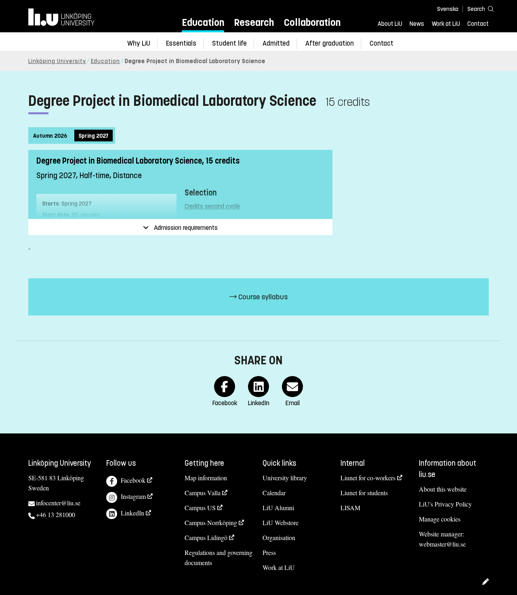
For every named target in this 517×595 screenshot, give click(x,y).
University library (285, 477)
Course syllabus (262, 296)
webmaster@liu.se (442, 544)
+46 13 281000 (55, 514)
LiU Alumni (278, 507)
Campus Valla (203, 492)
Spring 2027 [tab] (93, 135)
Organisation (279, 537)
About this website (443, 489)
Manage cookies (439, 519)
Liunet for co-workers (367, 477)
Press (269, 552)
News (417, 23)
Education (203, 22)
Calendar (274, 492)
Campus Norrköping (211, 522)
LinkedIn (132, 513)
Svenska (447, 9)
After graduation (329, 43)
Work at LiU (446, 23)
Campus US (200, 507)
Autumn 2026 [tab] (50, 135)
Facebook (133, 480)
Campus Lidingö (206, 537)
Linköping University (57, 61)
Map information (206, 477)
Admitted (276, 43)
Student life (229, 43)
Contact (478, 23)
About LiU (390, 23)
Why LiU (138, 43)
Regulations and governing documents (218, 557)
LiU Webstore (280, 522)
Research (254, 22)
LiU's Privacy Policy (445, 504)
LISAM (350, 507)
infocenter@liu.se (58, 502)
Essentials (181, 43)
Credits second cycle (212, 206)
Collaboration (312, 22)
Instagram (133, 496)
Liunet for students (364, 492)
